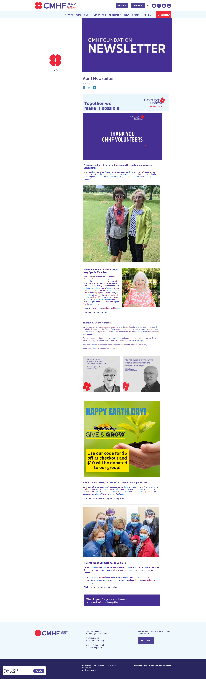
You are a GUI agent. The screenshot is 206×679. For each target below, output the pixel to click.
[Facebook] (154, 6)
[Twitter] (159, 6)
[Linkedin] (169, 6)
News (55, 69)
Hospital (122, 5)
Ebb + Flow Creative (146, 665)
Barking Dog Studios (163, 665)
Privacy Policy (92, 645)
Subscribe (145, 640)
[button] (148, 6)
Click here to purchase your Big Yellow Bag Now (103, 498)
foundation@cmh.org (95, 640)
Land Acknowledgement (95, 646)
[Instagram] (164, 6)
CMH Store (138, 5)
